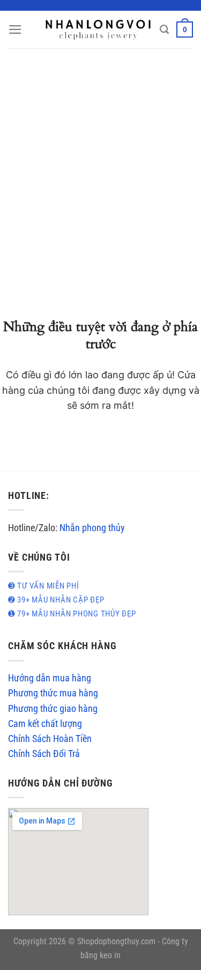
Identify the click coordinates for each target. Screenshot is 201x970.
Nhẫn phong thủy (92, 528)
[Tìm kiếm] (164, 29)
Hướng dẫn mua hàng (49, 678)
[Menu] (15, 29)
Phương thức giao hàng (53, 708)
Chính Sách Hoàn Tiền (50, 738)
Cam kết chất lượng (45, 723)
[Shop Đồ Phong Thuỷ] (98, 29)
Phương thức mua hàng (53, 693)
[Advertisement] (100, 154)
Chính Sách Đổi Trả (44, 753)
